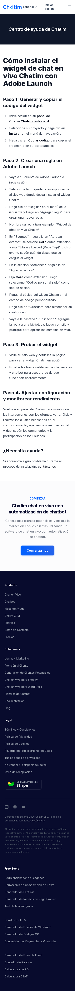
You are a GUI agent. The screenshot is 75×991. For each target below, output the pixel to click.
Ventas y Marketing (17, 658)
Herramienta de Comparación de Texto (29, 885)
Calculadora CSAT (16, 976)
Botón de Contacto (17, 629)
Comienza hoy (37, 550)
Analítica (10, 622)
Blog (7, 708)
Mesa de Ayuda (14, 608)
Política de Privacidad (18, 736)
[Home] (12, 7)
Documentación (14, 700)
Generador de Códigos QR (22, 934)
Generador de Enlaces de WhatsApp (28, 927)
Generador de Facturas (19, 892)
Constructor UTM (15, 920)
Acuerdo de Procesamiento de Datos (28, 750)
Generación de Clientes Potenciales (27, 672)
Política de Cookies (17, 743)
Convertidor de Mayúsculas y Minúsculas (31, 941)
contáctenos (47, 466)
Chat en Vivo (13, 594)
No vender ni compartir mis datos (26, 764)
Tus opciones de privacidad (22, 757)
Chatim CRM (12, 615)
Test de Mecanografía (19, 906)
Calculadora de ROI (17, 969)
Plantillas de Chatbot (17, 693)
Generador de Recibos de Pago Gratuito (30, 899)
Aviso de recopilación (18, 772)
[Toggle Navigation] (70, 7)
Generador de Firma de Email (23, 955)
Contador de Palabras (18, 962)
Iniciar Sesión (49, 6)
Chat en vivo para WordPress (23, 686)
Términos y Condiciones (20, 729)
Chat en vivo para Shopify (21, 679)
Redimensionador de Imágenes (24, 877)
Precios (9, 637)
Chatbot (10, 601)
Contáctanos (37, 820)
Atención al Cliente (16, 665)
